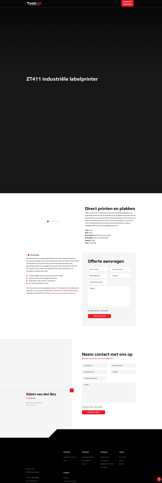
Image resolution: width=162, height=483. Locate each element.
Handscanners (105, 457)
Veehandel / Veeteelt (69, 457)
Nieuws (121, 464)
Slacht (84, 464)
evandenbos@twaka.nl (35, 403)
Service (121, 460)
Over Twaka (122, 457)
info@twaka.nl (33, 481)
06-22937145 (31, 405)
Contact (65, 478)
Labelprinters (105, 460)
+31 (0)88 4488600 (34, 478)
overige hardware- (56, 293)
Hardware (104, 452)
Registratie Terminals (107, 464)
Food (65, 460)
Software (85, 452)
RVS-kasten (104, 467)
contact (35, 290)
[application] (159, 479)
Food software (86, 460)
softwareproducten (69, 293)
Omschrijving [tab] (34, 255)
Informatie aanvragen (69, 481)
